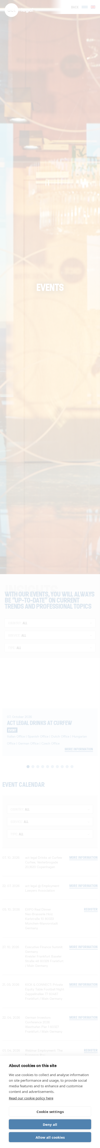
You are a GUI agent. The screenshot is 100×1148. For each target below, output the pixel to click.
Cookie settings (50, 1111)
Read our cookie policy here (31, 1098)
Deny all (50, 1124)
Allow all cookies (50, 1137)
